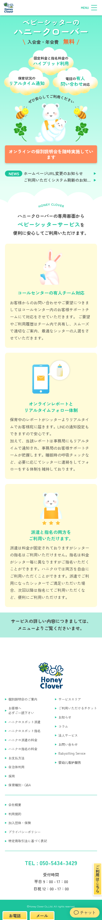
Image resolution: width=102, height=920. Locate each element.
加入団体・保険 (19, 823)
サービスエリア (69, 699)
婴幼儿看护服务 (69, 762)
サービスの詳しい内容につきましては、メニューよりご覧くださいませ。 (51, 624)
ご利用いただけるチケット (77, 708)
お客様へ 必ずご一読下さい (21, 710)
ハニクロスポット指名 (24, 731)
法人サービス (68, 735)
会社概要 (14, 805)
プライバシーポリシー (24, 832)
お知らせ (64, 717)
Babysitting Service (71, 753)
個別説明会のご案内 (22, 699)
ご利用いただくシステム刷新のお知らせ (59, 180)
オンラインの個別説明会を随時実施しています (51, 154)
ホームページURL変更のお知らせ (53, 173)
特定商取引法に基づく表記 (27, 841)
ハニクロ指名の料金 (22, 749)
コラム (63, 726)
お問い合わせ (68, 744)
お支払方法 (16, 758)
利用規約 (14, 814)
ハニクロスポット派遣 (24, 722)
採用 (11, 776)
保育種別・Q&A (19, 785)
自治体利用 (16, 767)
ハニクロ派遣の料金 (22, 740)
